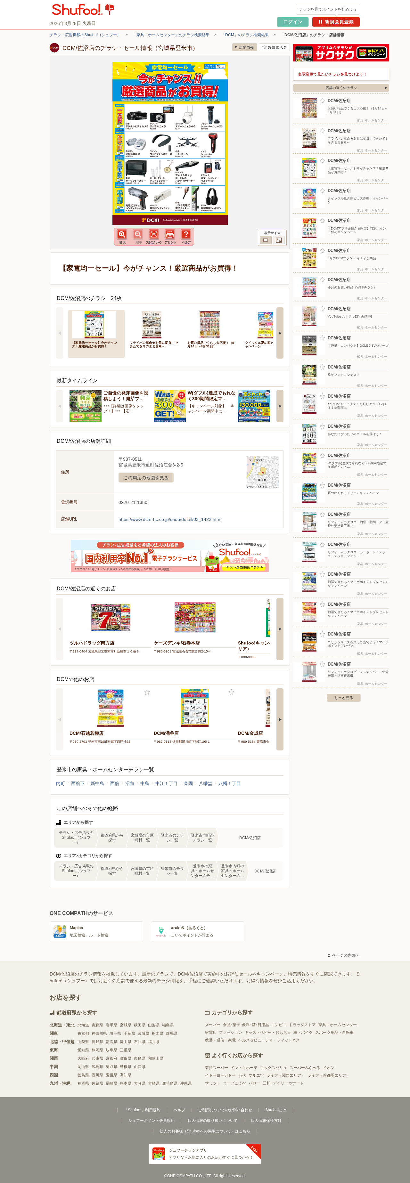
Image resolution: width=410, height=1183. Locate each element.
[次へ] (279, 333)
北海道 (83, 1025)
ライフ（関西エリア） (285, 1075)
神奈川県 (99, 1033)
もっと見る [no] (343, 697)
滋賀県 (125, 1058)
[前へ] (59, 333)
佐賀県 (97, 1083)
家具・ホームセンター (337, 1025)
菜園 (188, 783)
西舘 (114, 783)
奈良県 (139, 1058)
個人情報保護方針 (266, 1120)
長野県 (97, 1042)
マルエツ (256, 1075)
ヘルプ (179, 1110)
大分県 (139, 1083)
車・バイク (303, 1032)
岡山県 (83, 1067)
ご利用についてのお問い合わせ (225, 1110)
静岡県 (97, 1050)
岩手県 (111, 1025)
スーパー (212, 1025)
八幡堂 (205, 783)
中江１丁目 (166, 783)
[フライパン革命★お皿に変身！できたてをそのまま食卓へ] (154, 324)
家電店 (211, 1032)
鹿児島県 (169, 1083)
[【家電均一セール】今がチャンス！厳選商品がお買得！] (96, 324)
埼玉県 (115, 1033)
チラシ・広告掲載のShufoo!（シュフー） (85, 35)
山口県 (139, 1067)
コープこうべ (234, 1083)
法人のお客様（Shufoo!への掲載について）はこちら (205, 1131)
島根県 (125, 1067)
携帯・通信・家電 (220, 1040)
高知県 (125, 1075)
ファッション (230, 1032)
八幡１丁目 (229, 783)
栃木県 (157, 1033)
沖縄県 (186, 1083)
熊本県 (125, 1083)
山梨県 (83, 1042)
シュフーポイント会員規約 (151, 1120)
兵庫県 (97, 1058)
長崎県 (111, 1083)
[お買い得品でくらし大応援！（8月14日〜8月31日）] (211, 324)
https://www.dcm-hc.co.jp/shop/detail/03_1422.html (170, 519)
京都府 (111, 1058)
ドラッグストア (302, 1025)
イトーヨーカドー (220, 1075)
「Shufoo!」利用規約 (142, 1110)
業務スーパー (216, 1068)
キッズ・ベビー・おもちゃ (268, 1032)
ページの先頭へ (343, 955)
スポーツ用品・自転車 (334, 1032)
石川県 (139, 1042)
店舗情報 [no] (244, 47)
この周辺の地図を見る (146, 477)
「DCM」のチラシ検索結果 (245, 35)
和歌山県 (155, 1058)
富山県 (125, 1042)
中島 (144, 783)
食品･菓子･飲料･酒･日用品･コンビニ (254, 1025)
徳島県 (83, 1075)
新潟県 (111, 1042)
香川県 (97, 1075)
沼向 (129, 783)
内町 (60, 783)
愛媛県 (111, 1075)
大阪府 (83, 1058)
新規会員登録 (336, 22)
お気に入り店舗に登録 (274, 47)
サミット (212, 1083)
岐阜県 (111, 1050)
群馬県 (171, 1033)
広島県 (97, 1067)
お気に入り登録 (147, 692)
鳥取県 (111, 1067)
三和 (266, 1083)
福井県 (154, 1042)
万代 (242, 1075)
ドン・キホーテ (244, 1068)
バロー (254, 1083)
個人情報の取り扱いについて (213, 1120)
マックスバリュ (273, 1068)
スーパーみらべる (305, 1068)
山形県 (154, 1025)
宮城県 (125, 1025)
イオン (328, 1068)
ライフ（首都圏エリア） (329, 1075)
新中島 (97, 783)
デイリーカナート (288, 1083)
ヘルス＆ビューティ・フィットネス (269, 1040)
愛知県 (83, 1050)
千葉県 (129, 1033)
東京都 (83, 1033)
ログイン (293, 22)
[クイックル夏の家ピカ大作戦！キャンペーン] (269, 324)
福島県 (168, 1025)
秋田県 (139, 1025)
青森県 (97, 1025)
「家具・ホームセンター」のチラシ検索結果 (171, 35)
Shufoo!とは (275, 1110)
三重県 (125, 1050)
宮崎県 (154, 1083)
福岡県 (83, 1083)
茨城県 (143, 1033)
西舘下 (78, 783)
